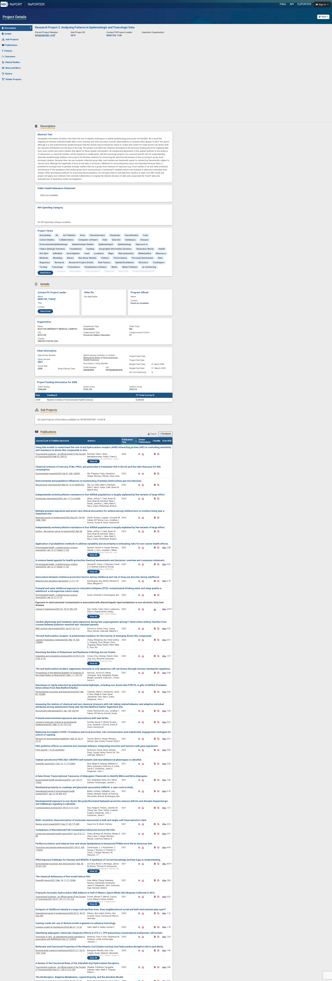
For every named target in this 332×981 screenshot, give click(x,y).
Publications (11, 45)
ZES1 (40, 362)
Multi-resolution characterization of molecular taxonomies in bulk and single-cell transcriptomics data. (91, 820)
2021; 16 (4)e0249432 (50, 750)
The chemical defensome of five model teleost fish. (63, 876)
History (8, 73)
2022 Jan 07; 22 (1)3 (57, 628)
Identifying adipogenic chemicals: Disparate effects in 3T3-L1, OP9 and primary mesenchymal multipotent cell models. (99, 932)
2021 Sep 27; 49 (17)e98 (57, 824)
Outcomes (10, 56)
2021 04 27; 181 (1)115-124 (61, 897)
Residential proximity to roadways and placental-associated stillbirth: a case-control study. (84, 787)
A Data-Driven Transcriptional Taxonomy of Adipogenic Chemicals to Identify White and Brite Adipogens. (92, 776)
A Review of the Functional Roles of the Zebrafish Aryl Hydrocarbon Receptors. (78, 963)
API (292, 4)
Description (10, 28)
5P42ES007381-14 (44, 35)
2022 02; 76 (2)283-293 (56, 609)
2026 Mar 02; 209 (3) (61, 455)
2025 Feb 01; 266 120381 (58, 473)
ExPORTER (304, 4)
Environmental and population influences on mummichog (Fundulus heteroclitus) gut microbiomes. (89, 480)
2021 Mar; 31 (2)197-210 (56, 723)
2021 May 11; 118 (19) (60, 674)
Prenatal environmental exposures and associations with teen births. (72, 718)
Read (45, 272)
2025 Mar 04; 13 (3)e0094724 (60, 485)
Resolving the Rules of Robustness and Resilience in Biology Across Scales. (76, 652)
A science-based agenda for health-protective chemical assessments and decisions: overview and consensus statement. (100, 560)
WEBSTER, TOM (45, 299)
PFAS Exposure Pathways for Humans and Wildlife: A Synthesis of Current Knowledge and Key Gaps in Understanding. (98, 859)
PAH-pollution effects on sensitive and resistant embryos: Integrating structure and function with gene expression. (97, 746)
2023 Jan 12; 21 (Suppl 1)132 (57, 565)
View (93, 461)
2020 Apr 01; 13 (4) (59, 927)
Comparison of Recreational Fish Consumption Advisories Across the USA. (75, 829)
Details (8, 34)
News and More (13, 68)
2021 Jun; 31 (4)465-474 (55, 792)
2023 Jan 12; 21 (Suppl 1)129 (57, 548)
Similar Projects (13, 79)
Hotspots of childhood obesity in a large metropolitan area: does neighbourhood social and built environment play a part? (101, 909)
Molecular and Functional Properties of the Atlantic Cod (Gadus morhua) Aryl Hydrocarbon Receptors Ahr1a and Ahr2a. (100, 946)
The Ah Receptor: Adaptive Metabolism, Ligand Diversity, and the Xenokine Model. (80, 977)
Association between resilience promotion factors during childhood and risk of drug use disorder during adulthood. (98, 577)
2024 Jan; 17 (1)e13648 (58, 498)
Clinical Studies (12, 62)
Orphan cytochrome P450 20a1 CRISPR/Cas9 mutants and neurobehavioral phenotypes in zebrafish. (89, 759)
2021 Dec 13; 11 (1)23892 (55, 764)
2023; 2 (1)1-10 (57, 581)
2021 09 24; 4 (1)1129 (57, 808)
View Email (45, 311)
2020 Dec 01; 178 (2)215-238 (61, 968)
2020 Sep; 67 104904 (60, 938)
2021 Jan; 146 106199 (57, 711)
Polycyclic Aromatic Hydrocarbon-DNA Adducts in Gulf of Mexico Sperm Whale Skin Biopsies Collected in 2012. (95, 892)
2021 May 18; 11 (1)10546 (56, 880)
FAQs (283, 4)
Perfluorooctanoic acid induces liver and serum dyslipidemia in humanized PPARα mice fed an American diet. (94, 843)
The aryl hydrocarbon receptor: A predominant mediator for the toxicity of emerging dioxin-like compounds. (94, 635)
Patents (8, 51)
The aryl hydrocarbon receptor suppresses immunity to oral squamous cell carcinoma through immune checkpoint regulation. (103, 668)
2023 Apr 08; (59, 531)
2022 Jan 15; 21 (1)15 (57, 596)
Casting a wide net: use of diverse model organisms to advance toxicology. (76, 923)
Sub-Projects (12, 39)
